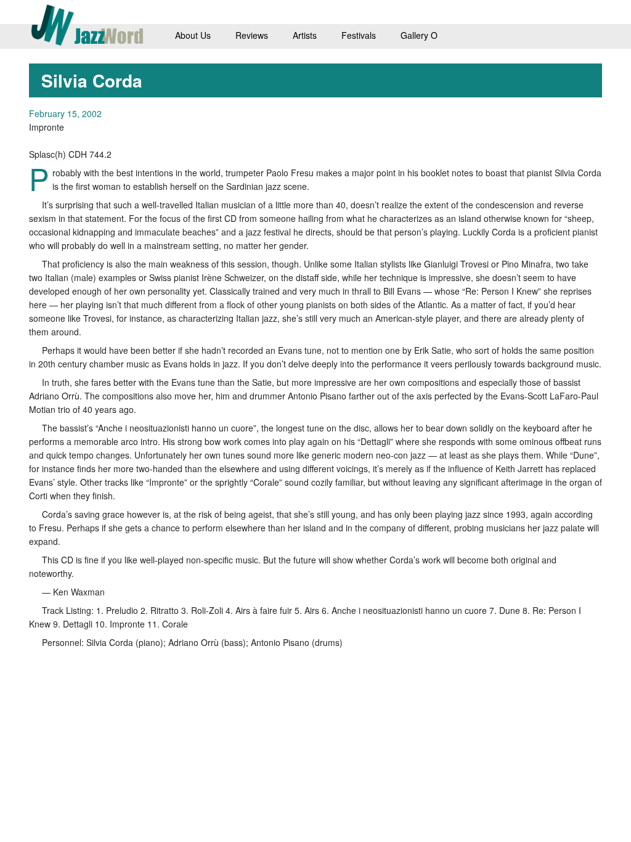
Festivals (358, 35)
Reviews (251, 35)
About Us (193, 35)
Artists (305, 35)
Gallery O (419, 35)
